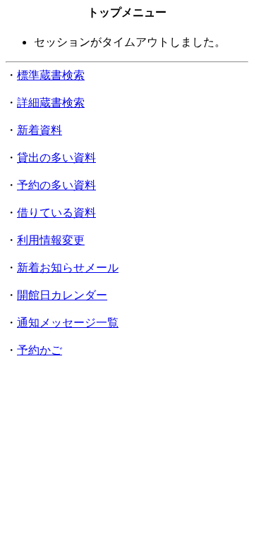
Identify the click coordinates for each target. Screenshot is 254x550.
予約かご (39, 350)
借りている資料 (56, 213)
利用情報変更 (51, 240)
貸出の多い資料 (56, 158)
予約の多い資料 (56, 185)
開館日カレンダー (62, 295)
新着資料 (39, 130)
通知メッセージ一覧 (68, 323)
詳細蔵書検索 (51, 103)
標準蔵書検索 (51, 75)
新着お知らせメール (68, 268)
